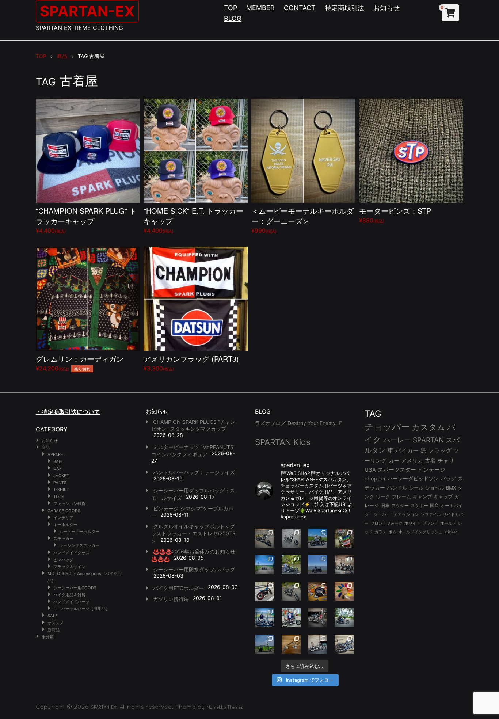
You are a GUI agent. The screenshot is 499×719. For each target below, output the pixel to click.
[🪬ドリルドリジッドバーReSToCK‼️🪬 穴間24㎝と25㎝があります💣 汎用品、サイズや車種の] (344, 644)
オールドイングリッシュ (420, 532)
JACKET (61, 475)
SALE (52, 615)
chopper (375, 478)
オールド (448, 523)
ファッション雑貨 (69, 503)
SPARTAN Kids (283, 442)
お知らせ (386, 8)
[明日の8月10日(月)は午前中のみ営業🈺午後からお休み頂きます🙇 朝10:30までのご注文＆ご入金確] (264, 564)
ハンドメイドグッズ (71, 552)
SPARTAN (428, 440)
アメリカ (412, 460)
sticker (450, 532)
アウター (400, 505)
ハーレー (397, 439)
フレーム (401, 496)
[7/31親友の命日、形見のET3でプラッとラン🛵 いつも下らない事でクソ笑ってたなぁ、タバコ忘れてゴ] (291, 564)
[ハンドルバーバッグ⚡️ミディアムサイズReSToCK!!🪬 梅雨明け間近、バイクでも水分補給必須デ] (317, 617)
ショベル (434, 488)
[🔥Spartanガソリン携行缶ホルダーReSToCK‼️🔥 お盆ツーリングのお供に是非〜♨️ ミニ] (264, 591)
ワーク (383, 496)
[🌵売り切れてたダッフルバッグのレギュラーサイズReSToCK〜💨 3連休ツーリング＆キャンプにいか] (344, 617)
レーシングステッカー (79, 545)
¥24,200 (79, 362)
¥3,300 (191, 362)
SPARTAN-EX (87, 11)
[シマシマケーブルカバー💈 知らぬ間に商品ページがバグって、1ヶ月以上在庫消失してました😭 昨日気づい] (344, 538)
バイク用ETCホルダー (178, 588)
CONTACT (300, 8)
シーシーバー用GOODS (74, 587)
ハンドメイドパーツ (71, 601)
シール (416, 488)
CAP (57, 468)
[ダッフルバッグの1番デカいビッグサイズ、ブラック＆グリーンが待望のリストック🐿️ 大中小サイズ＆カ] (291, 591)
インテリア (63, 517)
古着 (430, 460)
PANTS (59, 482)
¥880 (395, 214)
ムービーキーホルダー (79, 531)
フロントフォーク (386, 523)
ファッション (406, 514)
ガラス (380, 532)
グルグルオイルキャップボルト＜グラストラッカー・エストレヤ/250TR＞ (193, 533)
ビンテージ (431, 470)
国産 (434, 505)
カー (393, 460)
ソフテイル (431, 514)
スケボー (419, 505)
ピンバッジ (63, 559)
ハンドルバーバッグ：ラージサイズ (194, 472)
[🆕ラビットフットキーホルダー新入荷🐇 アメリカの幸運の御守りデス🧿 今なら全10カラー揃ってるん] (344, 591)
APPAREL (56, 454)
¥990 (302, 219)
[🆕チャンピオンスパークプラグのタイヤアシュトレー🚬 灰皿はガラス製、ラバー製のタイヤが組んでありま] (317, 591)
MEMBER (260, 8)
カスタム (428, 427)
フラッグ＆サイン (69, 566)
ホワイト (412, 523)
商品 (46, 447)
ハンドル (397, 488)
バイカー (407, 450)
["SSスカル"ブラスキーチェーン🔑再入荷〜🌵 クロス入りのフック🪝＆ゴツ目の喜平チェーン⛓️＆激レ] (291, 644)
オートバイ (451, 505)
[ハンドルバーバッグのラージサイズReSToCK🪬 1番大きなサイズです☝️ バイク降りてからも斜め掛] (264, 538)
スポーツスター (397, 470)
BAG (57, 461)
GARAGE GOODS (63, 510)
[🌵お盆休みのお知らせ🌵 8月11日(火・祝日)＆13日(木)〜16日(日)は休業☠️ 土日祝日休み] (317, 564)
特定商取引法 (344, 8)
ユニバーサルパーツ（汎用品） (81, 608)
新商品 (53, 629)
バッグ (448, 479)
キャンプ (422, 496)
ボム (392, 532)
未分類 (48, 636)
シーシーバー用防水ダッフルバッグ (194, 569)
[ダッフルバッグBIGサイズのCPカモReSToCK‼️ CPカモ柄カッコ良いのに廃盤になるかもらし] (317, 644)
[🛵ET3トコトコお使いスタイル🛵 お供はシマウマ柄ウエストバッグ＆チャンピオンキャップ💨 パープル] (264, 644)
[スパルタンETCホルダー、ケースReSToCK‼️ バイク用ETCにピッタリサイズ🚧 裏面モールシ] (344, 564)
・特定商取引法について (68, 411)
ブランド (430, 523)
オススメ (55, 622)
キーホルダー (65, 524)
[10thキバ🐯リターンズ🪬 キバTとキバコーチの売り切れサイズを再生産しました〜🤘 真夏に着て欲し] (264, 617)
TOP (230, 8)
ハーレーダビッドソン (413, 479)
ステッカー (63, 538)
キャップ (443, 496)
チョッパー (387, 427)
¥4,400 (86, 219)
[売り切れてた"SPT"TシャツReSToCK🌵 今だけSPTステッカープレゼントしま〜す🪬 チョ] (291, 617)
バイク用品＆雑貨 (69, 594)
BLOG (232, 18)
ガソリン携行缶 (171, 599)
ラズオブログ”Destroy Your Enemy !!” (298, 423)
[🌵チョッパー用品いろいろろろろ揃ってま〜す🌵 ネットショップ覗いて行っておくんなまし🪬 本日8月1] (317, 538)
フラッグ (440, 450)
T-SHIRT (61, 489)
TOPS (58, 496)
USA (370, 470)
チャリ (446, 460)
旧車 (385, 505)
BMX (451, 488)
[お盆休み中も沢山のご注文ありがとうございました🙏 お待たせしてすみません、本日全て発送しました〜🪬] (291, 538)
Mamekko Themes (225, 707)
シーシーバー (378, 514)
